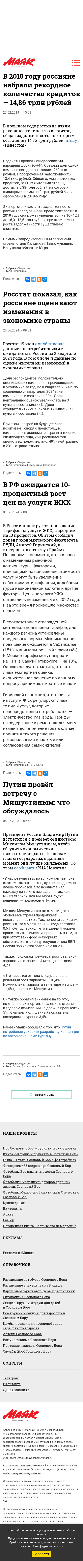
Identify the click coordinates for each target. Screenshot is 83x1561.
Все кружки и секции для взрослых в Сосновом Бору (34, 1315)
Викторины (12, 1208)
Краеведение (14, 1203)
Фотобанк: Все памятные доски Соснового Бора (38, 1173)
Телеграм (11, 1378)
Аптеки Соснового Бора (22, 1334)
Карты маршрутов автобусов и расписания (39, 1291)
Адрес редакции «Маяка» (18, 1429)
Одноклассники (16, 1390)
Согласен (41, 1554)
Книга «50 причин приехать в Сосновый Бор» (40, 1154)
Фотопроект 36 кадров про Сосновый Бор (37, 1165)
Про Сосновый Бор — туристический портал (39, 1148)
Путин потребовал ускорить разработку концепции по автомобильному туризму (41, 1031)
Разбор (8, 1220)
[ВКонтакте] (27, 279)
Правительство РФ (49, 1066)
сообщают (24, 867)
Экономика (19, 270)
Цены (31, 764)
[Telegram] (33, 279)
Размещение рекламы (17, 1465)
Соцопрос (50, 465)
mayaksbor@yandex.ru (39, 1457)
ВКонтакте (12, 1384)
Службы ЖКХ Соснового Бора (27, 1351)
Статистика (35, 465)
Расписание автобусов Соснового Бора (35, 1279)
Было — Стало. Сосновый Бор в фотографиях (39, 1160)
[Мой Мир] (44, 279)
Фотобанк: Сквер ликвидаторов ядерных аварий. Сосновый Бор (36, 1184)
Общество (23, 268)
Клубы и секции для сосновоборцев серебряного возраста (32, 1325)
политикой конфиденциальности (41, 1546)
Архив (8, 1214)
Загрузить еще (44, 1094)
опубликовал (51, 343)
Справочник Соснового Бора (26, 1297)
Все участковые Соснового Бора (29, 1340)
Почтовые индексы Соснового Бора (32, 1345)
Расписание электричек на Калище (32, 1285)
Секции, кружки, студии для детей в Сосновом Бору (31, 1305)
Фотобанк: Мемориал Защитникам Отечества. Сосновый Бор (41, 1194)
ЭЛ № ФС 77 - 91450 (60, 1449)
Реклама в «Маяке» (18, 1253)
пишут (72, 140)
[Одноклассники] (39, 279)
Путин (16, 1066)
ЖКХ (40, 764)
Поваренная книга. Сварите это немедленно (39, 1226)
